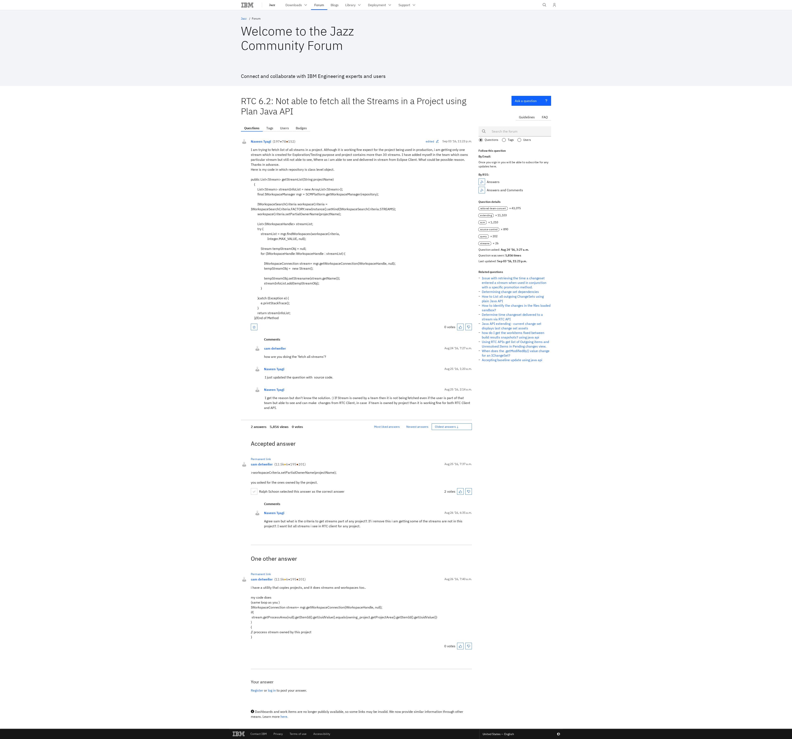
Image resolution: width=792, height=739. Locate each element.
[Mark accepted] (254, 491)
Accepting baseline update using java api (512, 360)
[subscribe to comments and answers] (481, 190)
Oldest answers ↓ (447, 427)
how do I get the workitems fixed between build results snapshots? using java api (513, 335)
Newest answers (417, 427)
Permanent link (261, 459)
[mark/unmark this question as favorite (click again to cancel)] (254, 327)
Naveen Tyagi (261, 141)
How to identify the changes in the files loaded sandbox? (516, 307)
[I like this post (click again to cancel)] (460, 327)
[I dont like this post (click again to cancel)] (468, 327)
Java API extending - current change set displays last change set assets (511, 326)
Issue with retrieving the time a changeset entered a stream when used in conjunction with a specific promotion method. (514, 282)
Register (257, 690)
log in (272, 690)
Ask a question (526, 101)
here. (284, 716)
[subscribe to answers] (481, 182)
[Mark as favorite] (254, 327)
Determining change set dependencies (510, 292)
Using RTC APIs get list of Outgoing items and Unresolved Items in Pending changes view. (515, 344)
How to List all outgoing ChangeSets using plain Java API (513, 298)
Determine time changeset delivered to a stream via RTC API (512, 317)
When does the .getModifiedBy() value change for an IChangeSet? (515, 353)
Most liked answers (387, 427)
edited (430, 141)
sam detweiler (275, 348)
